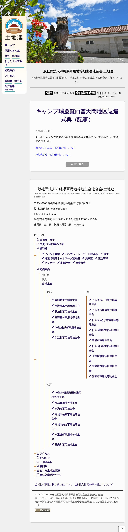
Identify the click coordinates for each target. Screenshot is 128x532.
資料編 (43, 248)
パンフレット (72, 254)
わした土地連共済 (49, 470)
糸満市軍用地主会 (64, 408)
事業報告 (80, 262)
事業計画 (65, 262)
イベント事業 (52, 254)
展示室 (89, 258)
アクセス (44, 453)
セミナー (49, 262)
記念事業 (103, 258)
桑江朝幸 (10, 88)
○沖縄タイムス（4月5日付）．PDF (55, 147)
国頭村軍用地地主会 (65, 300)
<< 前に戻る (77, 164)
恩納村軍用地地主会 (65, 311)
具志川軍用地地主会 (65, 444)
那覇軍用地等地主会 (65, 403)
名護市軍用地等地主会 (67, 305)
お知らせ (44, 458)
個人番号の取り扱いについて (95, 484)
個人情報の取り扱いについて (55, 484)
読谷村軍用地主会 (101, 340)
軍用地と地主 (47, 240)
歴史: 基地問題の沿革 (51, 244)
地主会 (48, 283)
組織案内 (44, 269)
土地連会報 (91, 254)
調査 (106, 254)
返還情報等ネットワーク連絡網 (62, 258)
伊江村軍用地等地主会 (67, 337)
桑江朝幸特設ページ (50, 474)
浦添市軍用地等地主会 (104, 376)
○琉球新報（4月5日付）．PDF (53, 154)
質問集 (43, 466)
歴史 (7, 56)
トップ (41, 235)
